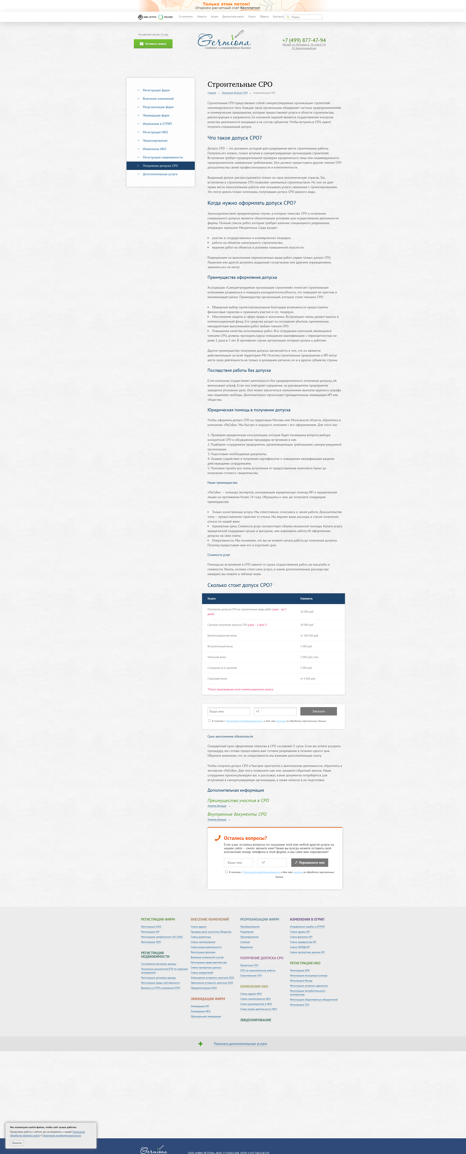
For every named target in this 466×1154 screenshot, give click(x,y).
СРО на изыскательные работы (257, 970)
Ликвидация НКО (201, 1011)
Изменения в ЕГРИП (157, 124)
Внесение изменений (158, 98)
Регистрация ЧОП (151, 942)
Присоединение (249, 936)
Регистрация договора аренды (158, 977)
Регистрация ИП (150, 931)
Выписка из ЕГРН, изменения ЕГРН (160, 988)
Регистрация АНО (300, 970)
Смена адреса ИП (300, 931)
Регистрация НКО (155, 132)
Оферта (264, 16)
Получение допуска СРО (160, 166)
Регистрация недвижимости (163, 157)
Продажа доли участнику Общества (211, 931)
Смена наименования (203, 942)
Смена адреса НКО (251, 993)
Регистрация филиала (203, 952)
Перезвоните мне (312, 862)
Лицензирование (155, 140)
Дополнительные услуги (160, 174)
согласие (281, 721)
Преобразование (250, 926)
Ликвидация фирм (156, 115)
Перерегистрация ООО (204, 988)
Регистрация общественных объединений (314, 999)
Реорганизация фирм (158, 107)
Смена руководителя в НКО (256, 1004)
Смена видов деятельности (206, 947)
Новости (202, 16)
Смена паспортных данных (206, 967)
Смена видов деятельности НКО (258, 1009)
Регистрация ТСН (299, 1004)
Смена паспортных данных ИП (307, 952)
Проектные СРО (249, 965)
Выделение (246, 947)
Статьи (252, 16)
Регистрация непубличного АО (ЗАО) (162, 936)
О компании (186, 16)
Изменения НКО (154, 149)
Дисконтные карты (233, 16)
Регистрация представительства (209, 962)
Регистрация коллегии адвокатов (309, 985)
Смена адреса (198, 926)
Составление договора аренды (158, 963)
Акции (214, 16)
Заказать (318, 711)
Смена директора (201, 936)
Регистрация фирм (156, 90)
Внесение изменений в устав (207, 957)
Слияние (245, 942)
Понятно (17, 1143)
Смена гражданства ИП (303, 942)
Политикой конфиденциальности (244, 721)
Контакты (278, 16)
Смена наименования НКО (255, 998)
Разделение (247, 931)
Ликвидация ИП (200, 1006)
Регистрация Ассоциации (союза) (308, 975)
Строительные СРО (251, 975)
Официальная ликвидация (206, 1016)
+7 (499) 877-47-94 (304, 40)
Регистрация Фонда (301, 980)
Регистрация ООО (151, 926)
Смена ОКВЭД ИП (300, 947)
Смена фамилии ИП (301, 936)
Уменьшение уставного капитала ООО (212, 977)
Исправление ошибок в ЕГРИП (307, 926)
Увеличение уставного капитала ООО (212, 982)
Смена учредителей (202, 972)
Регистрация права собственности (160, 982)
